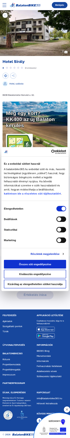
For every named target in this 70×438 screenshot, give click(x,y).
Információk (45, 345)
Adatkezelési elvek (47, 371)
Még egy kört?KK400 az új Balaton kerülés (30, 119)
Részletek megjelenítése (45, 253)
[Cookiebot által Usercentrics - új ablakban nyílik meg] (51, 152)
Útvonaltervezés (14, 345)
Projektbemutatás (12, 364)
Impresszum (9, 374)
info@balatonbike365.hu (49, 398)
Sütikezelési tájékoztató (49, 376)
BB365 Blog (43, 351)
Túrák (5, 331)
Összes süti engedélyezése (35, 264)
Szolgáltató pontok (12, 326)
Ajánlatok (7, 321)
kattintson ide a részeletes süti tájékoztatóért (32, 193)
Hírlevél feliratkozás (47, 403)
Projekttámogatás (12, 369)
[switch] (61, 219)
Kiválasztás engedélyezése (35, 274)
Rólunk (6, 359)
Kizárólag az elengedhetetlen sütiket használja (35, 284)
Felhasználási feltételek (49, 366)
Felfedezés (9, 315)
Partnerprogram (14, 383)
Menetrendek (44, 356)
